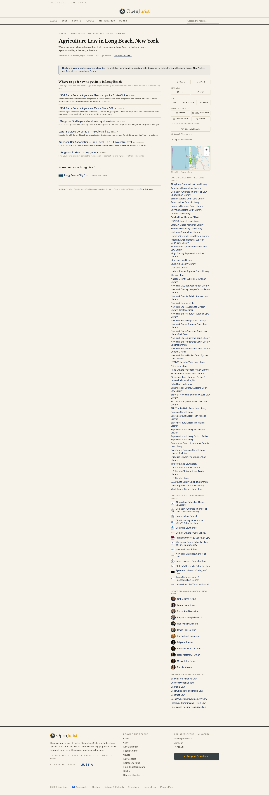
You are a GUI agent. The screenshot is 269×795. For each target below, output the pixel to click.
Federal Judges (131, 751)
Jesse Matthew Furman (188, 655)
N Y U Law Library (179, 366)
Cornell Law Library (180, 213)
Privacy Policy (167, 787)
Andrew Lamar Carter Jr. (189, 648)
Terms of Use (149, 787)
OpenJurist (63, 33)
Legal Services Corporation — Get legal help (84, 131)
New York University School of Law (191, 555)
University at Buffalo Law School (192, 584)
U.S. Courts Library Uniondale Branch (189, 482)
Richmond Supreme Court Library (187, 373)
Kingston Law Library (181, 260)
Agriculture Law (95, 33)
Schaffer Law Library (181, 384)
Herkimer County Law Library (185, 232)
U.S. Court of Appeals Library (185, 467)
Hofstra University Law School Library (190, 236)
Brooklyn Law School (186, 516)
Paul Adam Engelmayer (188, 636)
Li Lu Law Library (179, 267)
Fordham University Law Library (186, 228)
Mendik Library (178, 275)
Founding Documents (134, 767)
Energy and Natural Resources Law (188, 707)
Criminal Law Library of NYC (185, 217)
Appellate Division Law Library (186, 188)
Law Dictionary (130, 746)
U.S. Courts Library (180, 478)
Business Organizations (182, 682)
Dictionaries (107, 21)
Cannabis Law (178, 687)
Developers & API (183, 738)
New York (109, 33)
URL (175, 102)
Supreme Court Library (182, 412)
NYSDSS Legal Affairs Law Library (188, 362)
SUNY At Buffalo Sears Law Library (188, 408)
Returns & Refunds (114, 787)
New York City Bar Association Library (190, 285)
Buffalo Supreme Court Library (186, 210)
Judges (90, 21)
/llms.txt (178, 743)
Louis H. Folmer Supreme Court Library (190, 271)
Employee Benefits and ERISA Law (188, 703)
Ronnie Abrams (184, 667)
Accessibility (80, 787)
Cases (53, 21)
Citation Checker (131, 775)
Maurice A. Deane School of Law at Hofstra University (192, 543)
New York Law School (187, 549)
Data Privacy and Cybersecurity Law (189, 699)
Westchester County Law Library (187, 489)
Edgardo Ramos (185, 642)
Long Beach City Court (77, 175)
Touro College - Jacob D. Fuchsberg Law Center (188, 578)
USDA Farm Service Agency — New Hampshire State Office (93, 95)
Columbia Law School (186, 528)
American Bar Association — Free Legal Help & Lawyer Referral (95, 142)
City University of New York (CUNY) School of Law (189, 522)
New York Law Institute (182, 303)
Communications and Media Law (187, 691)
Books (123, 21)
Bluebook (204, 102)
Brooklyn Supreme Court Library (187, 206)
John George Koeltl (186, 599)
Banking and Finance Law (184, 678)
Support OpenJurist (197, 756)
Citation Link (188, 102)
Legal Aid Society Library (183, 264)
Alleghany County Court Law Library (189, 184)
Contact (96, 787)
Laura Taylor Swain (186, 605)
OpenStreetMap (178, 172)
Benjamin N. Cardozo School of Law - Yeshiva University (191, 510)
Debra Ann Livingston (187, 611)
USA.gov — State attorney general (79, 152)
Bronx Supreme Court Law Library (187, 198)
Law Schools (129, 759)
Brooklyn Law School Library (185, 202)
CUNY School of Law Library (185, 221)
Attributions (133, 787)
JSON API (179, 747)
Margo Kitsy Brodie (186, 661)
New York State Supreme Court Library (190, 338)
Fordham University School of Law (193, 538)
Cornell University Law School (191, 533)
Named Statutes (131, 763)
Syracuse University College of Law (191, 572)
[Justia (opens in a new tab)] (87, 764)
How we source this (123, 56)
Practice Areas (78, 33)
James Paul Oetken (186, 630)
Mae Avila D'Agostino (187, 623)
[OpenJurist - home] (134, 11)
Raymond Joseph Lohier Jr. (190, 617)
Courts (76, 21)
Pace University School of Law (191, 561)
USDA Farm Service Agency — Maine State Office (87, 108)
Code (65, 21)
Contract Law (178, 695)
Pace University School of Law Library (190, 370)
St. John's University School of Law (193, 566)
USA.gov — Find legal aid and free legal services (87, 121)
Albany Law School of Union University (190, 503)
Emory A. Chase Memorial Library (187, 225)
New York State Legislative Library (188, 320)
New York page (146, 189)
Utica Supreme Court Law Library (187, 485)
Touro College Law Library (184, 464)
